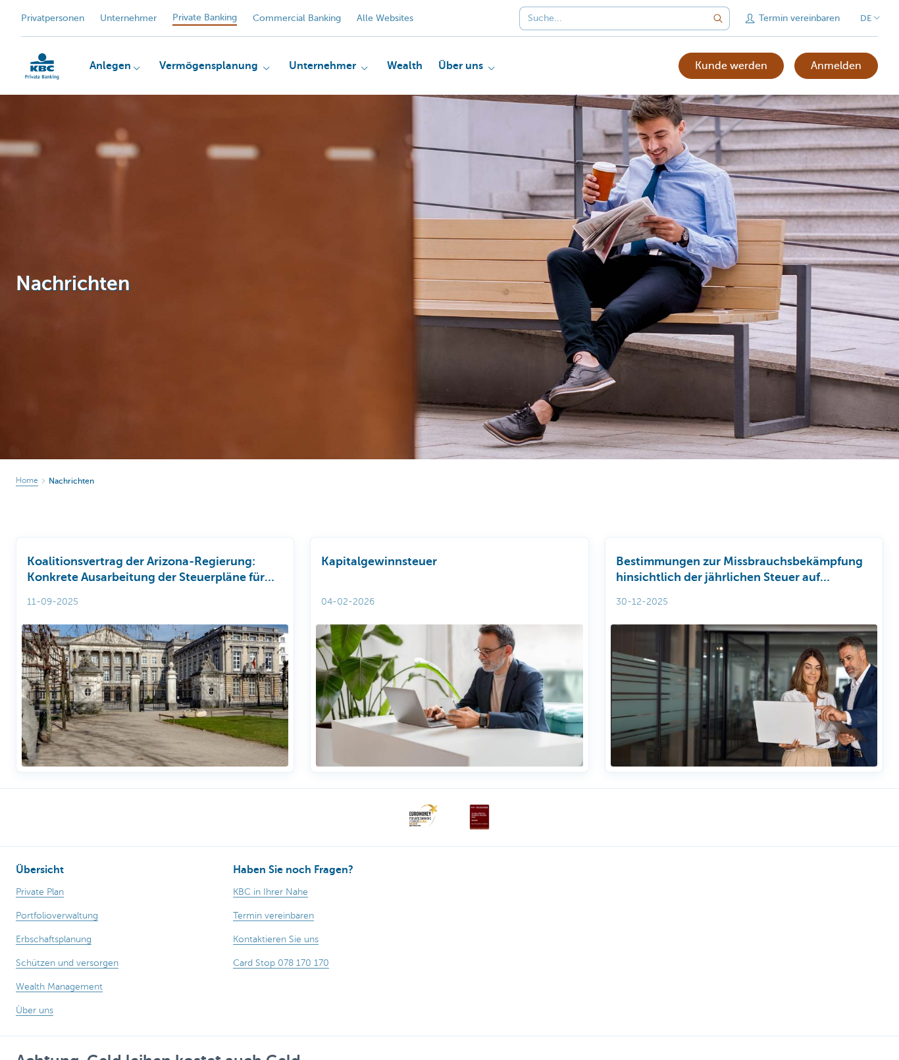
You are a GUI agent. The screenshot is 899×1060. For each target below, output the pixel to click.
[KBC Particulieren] (42, 66)
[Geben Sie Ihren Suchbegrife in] (718, 18)
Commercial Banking (297, 18)
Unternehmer (128, 18)
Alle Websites (385, 18)
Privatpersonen (52, 18)
